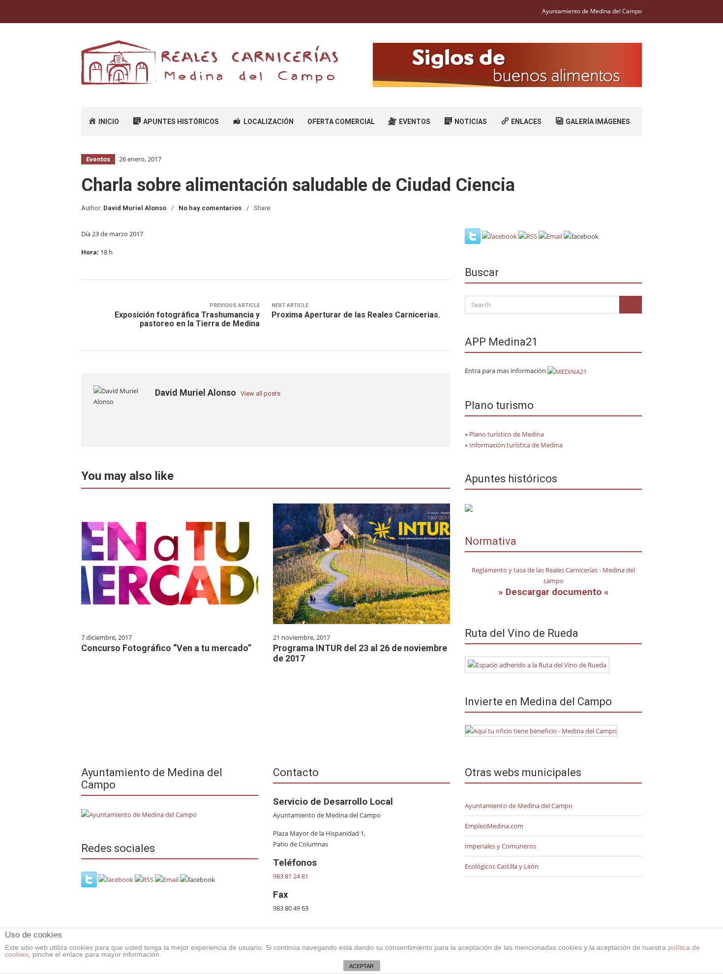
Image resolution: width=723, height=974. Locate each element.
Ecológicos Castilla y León (502, 866)
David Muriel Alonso (134, 208)
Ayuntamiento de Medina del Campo (592, 11)
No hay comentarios (210, 208)
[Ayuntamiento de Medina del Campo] (139, 813)
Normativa (490, 541)
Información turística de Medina (516, 444)
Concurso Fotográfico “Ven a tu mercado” (166, 648)
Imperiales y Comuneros (500, 846)
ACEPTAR (361, 966)
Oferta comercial (341, 122)
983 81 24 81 (290, 876)
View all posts (260, 393)
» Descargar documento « (553, 591)
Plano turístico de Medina (506, 434)
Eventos (98, 159)
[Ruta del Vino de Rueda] (537, 664)
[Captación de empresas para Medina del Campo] (541, 730)
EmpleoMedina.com (494, 825)
